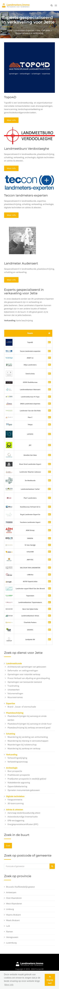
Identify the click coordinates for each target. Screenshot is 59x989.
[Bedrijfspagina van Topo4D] (9, 342)
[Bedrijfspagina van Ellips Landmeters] (49, 365)
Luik (8, 926)
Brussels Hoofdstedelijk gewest (20, 886)
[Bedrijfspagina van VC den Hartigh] (49, 545)
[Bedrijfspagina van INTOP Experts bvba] (49, 582)
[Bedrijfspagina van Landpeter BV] (49, 640)
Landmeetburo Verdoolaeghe (26, 148)
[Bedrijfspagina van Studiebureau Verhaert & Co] (49, 507)
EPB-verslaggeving (16, 820)
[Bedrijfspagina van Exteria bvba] (49, 374)
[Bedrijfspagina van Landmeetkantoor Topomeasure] (49, 602)
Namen (9, 931)
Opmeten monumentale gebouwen (24, 790)
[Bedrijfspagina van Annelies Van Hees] (49, 455)
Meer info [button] (8, 985)
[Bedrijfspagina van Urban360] (49, 552)
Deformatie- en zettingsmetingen (23, 670)
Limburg (10, 909)
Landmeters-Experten (24, 30)
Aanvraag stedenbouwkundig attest (24, 813)
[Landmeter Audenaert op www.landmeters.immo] (22, 240)
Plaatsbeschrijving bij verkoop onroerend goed (29, 727)
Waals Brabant (13, 920)
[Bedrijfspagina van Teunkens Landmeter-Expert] (49, 522)
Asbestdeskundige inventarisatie (23, 816)
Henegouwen (12, 937)
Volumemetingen (15, 693)
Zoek (8, 845)
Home (9, 30)
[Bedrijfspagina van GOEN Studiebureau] (49, 382)
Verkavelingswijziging (17, 758)
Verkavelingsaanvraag (18, 761)
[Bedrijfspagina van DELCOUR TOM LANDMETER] (49, 568)
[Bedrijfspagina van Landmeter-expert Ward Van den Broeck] (49, 589)
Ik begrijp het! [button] (50, 979)
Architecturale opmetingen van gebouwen (27, 666)
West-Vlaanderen (14, 903)
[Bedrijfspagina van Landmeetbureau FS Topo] (49, 397)
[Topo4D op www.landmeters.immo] (29, 67)
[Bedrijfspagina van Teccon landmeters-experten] (9, 351)
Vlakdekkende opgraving (19, 782)
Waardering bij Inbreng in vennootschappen (28, 740)
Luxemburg (11, 942)
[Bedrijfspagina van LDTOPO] (49, 434)
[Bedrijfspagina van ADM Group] (49, 530)
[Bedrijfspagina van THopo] (49, 425)
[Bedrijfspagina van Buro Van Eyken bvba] (49, 609)
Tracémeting (13, 685)
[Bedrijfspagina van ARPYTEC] (49, 560)
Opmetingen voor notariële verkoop (24, 674)
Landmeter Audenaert (21, 263)
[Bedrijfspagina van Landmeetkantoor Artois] (49, 616)
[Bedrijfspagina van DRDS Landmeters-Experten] (49, 404)
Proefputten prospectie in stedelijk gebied (27, 778)
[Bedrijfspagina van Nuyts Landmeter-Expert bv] (49, 515)
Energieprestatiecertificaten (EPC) (23, 824)
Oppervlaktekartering (17, 786)
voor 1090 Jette (43, 30)
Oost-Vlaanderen (14, 898)
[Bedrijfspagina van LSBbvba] (49, 575)
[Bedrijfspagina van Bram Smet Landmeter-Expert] (49, 464)
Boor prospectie (15, 771)
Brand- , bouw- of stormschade (22, 706)
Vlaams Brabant (13, 914)
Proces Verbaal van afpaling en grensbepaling (29, 678)
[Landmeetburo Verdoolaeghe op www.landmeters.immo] (29, 135)
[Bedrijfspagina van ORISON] (49, 538)
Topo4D (10, 97)
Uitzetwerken (14, 689)
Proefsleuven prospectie (19, 775)
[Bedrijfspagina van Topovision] (49, 596)
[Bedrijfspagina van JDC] (49, 445)
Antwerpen (11, 892)
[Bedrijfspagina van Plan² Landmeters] (49, 498)
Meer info (11, 120)
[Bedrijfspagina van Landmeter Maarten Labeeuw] (49, 472)
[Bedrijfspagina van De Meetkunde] (49, 481)
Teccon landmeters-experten (26, 195)
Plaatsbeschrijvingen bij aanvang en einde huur (30, 723)
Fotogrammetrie (15, 799)
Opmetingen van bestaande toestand (25, 682)
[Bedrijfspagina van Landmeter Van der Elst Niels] (49, 411)
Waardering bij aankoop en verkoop (24, 748)
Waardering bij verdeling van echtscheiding (28, 737)
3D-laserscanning (16, 803)
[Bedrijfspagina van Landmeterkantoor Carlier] (9, 489)
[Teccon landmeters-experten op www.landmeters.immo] (29, 183)
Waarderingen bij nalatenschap (22, 744)
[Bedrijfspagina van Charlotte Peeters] (49, 622)
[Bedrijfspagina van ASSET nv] (49, 358)
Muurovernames (15, 697)
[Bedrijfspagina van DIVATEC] (49, 630)
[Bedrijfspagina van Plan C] (49, 417)
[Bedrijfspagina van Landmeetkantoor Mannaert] (49, 390)
